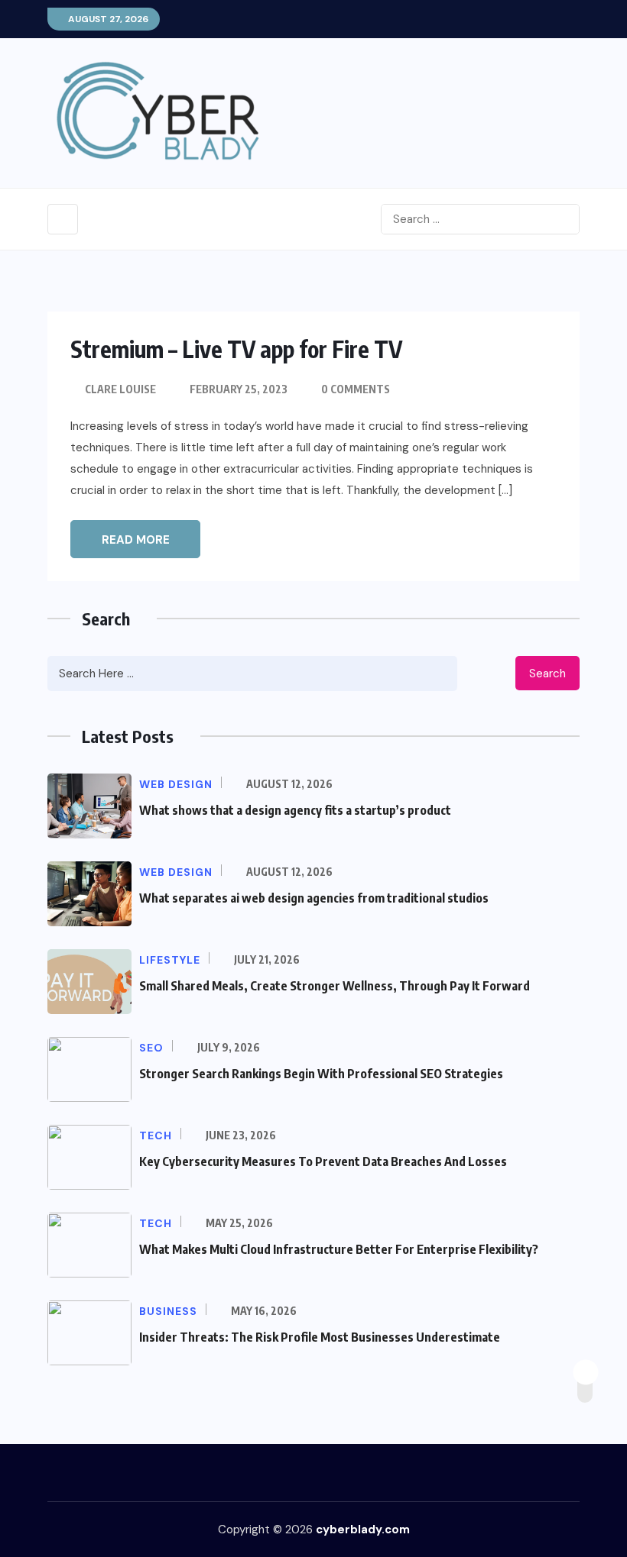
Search (547, 673)
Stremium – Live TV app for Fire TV (236, 348)
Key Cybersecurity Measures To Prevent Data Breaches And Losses (323, 1161)
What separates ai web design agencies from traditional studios (314, 898)
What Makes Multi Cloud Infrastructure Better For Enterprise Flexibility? (338, 1249)
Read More (136, 540)
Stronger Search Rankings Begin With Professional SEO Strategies (321, 1073)
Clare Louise (120, 389)
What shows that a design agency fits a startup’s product (295, 810)
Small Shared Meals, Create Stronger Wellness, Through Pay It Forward (334, 985)
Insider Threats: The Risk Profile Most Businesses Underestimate (319, 1337)
